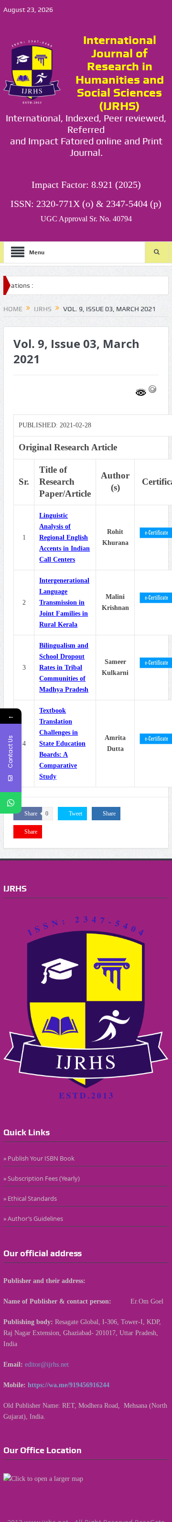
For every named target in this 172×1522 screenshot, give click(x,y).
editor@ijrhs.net (47, 1364)
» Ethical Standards (30, 1198)
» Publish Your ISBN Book (39, 1158)
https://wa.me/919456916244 (68, 1385)
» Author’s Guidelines (33, 1218)
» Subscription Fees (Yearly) (41, 1178)
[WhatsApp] (11, 803)
